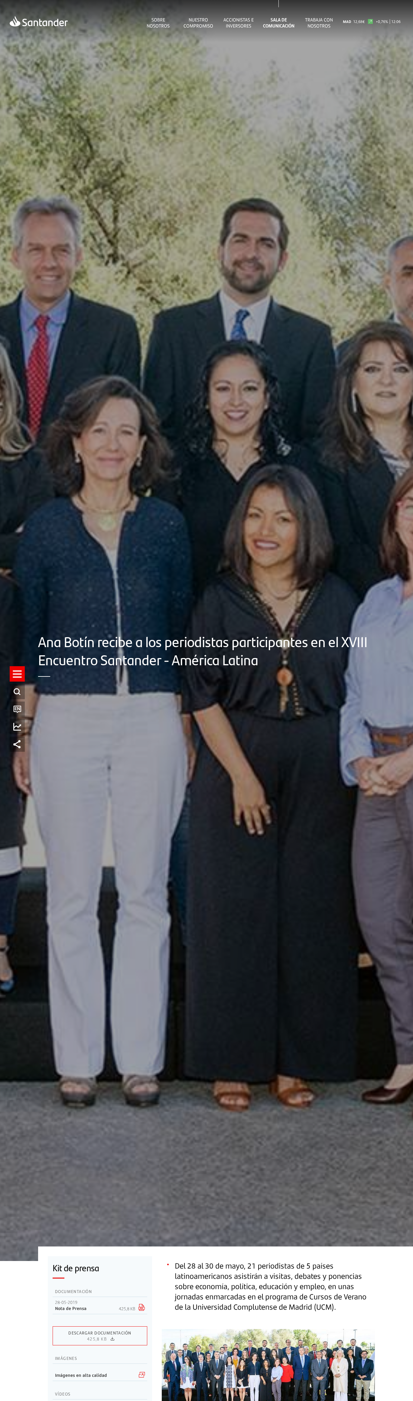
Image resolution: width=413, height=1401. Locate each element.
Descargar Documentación (99, 1336)
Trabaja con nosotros (319, 23)
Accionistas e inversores (238, 23)
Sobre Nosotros (158, 23)
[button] (17, 674)
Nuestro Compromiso (198, 23)
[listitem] (17, 674)
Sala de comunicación (278, 23)
